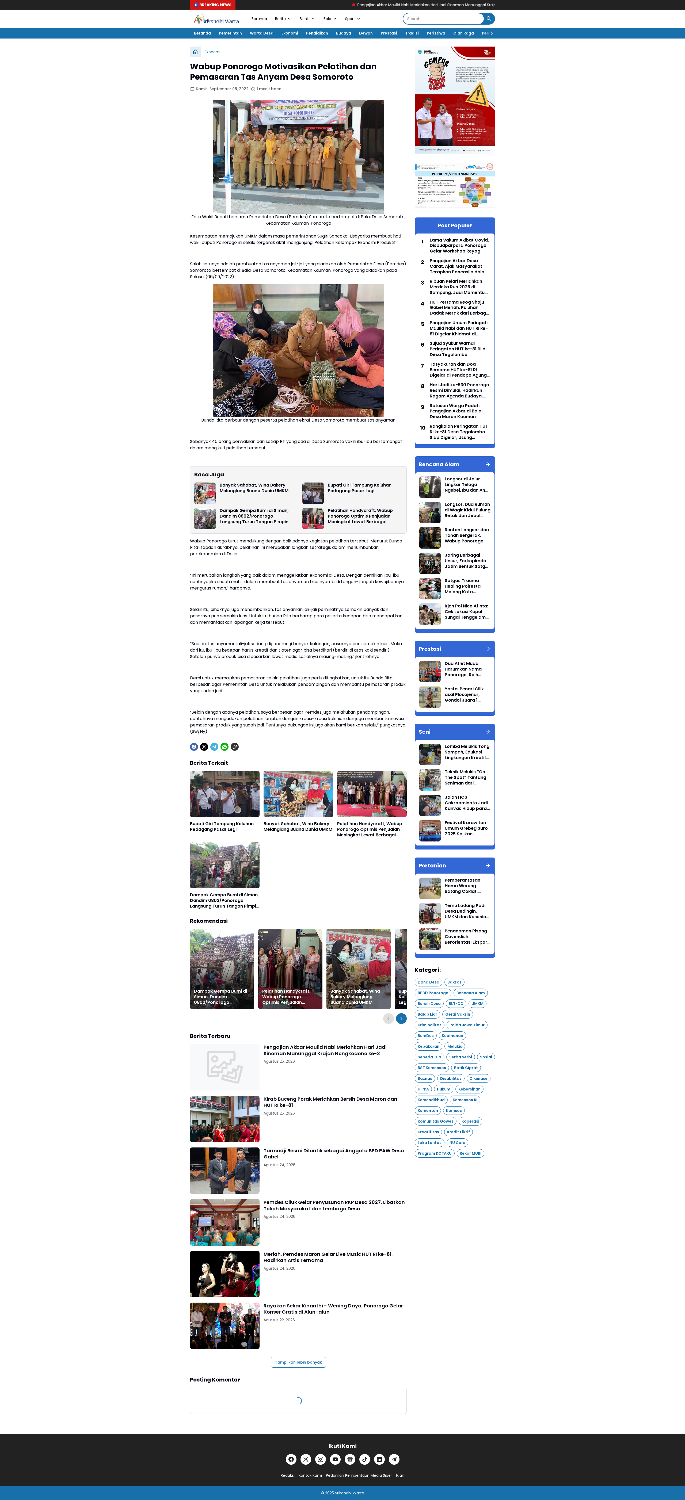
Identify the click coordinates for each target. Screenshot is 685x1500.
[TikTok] (364, 1459)
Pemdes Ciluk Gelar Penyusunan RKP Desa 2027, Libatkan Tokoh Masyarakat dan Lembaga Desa (334, 1205)
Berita (280, 18)
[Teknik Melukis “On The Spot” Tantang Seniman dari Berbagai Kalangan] (430, 780)
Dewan (366, 33)
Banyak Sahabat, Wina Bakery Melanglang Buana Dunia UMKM (254, 488)
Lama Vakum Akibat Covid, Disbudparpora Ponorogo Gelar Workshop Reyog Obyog (459, 246)
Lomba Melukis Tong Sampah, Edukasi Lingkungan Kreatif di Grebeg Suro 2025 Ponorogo (467, 752)
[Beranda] (195, 52)
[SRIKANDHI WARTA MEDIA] (216, 19)
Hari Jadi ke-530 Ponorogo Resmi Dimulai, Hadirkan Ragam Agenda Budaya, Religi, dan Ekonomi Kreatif (459, 390)
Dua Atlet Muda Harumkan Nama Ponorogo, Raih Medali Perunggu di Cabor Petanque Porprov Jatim (465, 669)
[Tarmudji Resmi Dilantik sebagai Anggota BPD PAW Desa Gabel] (225, 1170)
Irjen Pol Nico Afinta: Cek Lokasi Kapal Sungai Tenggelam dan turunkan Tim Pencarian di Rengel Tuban (466, 611)
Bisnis (305, 18)
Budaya (343, 33)
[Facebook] (194, 747)
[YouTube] (335, 1459)
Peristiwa (436, 33)
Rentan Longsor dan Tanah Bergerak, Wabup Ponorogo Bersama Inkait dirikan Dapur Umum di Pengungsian (467, 535)
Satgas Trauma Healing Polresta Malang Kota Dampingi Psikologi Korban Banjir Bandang (465, 586)
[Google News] (350, 1459)
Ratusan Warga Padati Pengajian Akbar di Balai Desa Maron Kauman (456, 411)
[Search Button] (489, 18)
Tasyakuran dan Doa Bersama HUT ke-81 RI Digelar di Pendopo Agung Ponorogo (458, 370)
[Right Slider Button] (489, 33)
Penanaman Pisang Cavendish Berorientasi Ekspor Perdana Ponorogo (466, 936)
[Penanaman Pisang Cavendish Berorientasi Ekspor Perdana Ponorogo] (430, 939)
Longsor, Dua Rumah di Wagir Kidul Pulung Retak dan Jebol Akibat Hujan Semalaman (467, 510)
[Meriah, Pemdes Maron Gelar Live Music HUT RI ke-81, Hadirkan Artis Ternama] (225, 1274)
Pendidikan (317, 33)
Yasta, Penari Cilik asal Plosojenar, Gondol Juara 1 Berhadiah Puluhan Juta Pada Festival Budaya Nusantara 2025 (465, 694)
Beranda (259, 18)
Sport (350, 18)
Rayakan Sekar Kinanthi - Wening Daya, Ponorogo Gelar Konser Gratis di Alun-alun (333, 1309)
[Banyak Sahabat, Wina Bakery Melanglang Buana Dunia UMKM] (205, 493)
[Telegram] (214, 747)
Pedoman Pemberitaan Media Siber (359, 1475)
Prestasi (389, 33)
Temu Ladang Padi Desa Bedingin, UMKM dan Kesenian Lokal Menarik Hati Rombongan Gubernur (467, 911)
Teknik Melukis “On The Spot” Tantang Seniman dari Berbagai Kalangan (466, 777)
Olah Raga (463, 33)
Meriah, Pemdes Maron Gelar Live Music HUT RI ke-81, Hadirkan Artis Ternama (328, 1257)
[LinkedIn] (379, 1459)
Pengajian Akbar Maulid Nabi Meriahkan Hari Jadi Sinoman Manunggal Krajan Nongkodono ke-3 (349, 4)
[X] (204, 747)
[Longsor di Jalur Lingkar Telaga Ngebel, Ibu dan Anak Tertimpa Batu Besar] (430, 487)
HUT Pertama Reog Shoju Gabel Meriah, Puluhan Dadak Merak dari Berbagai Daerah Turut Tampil (460, 308)
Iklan (400, 1475)
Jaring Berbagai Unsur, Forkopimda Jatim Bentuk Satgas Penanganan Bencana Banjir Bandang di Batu (467, 561)
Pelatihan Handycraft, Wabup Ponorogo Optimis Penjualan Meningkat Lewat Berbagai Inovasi (360, 516)
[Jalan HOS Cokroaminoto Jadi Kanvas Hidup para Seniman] (430, 805)
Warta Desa (261, 33)
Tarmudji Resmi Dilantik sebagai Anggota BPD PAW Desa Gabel (334, 1153)
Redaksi (288, 1475)
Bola (327, 18)
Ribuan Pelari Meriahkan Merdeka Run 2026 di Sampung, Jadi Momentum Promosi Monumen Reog (459, 287)
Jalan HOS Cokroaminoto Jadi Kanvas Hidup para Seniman (466, 803)
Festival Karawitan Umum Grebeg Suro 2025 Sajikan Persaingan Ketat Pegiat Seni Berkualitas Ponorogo (466, 828)
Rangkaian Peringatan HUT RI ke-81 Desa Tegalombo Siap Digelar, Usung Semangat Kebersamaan (459, 432)
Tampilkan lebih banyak (298, 1362)
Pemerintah (230, 33)
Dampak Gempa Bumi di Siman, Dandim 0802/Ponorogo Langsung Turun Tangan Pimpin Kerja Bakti (254, 516)
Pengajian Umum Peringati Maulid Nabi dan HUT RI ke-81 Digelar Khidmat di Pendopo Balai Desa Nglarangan (459, 328)
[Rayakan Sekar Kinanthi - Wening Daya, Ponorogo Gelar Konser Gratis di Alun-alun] (225, 1326)
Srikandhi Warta (349, 1493)
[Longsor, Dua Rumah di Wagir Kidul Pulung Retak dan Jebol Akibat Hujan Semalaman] (430, 512)
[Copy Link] (235, 747)
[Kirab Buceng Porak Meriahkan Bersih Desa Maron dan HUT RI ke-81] (225, 1119)
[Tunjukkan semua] (488, 464)
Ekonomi (289, 33)
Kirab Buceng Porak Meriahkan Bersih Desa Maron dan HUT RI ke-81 (330, 1102)
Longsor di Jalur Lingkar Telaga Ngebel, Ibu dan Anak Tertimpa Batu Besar (467, 484)
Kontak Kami (310, 1475)
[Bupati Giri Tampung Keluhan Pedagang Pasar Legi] (313, 493)
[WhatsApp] (224, 747)
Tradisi (412, 33)
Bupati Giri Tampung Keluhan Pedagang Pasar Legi (359, 488)
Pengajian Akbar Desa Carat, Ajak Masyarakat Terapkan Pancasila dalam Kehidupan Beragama (459, 266)
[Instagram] (320, 1459)
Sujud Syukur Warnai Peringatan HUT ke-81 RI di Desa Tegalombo (458, 349)
